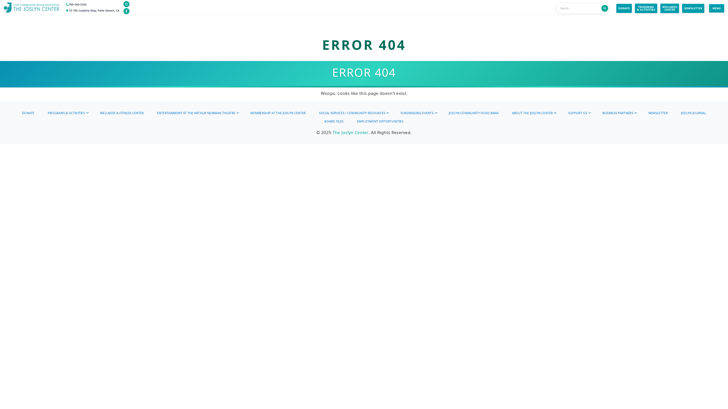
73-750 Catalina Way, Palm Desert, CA (94, 10)
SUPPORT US (577, 113)
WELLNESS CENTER (669, 8)
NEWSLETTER (693, 8)
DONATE (624, 8)
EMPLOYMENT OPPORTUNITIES (380, 121)
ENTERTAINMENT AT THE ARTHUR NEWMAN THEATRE (196, 113)
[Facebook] (126, 11)
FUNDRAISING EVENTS (417, 113)
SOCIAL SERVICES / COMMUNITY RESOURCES (352, 113)
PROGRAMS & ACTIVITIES (646, 8)
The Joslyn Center (351, 132)
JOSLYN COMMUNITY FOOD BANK (474, 113)
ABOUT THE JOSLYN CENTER (532, 113)
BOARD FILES (334, 121)
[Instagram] (126, 4)
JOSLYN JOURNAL (693, 113)
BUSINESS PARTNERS (617, 113)
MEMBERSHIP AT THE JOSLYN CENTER (278, 113)
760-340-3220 (78, 4)
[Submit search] (604, 8)
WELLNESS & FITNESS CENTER (122, 113)
